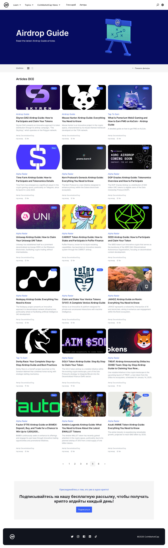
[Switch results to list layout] (32, 68)
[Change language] (162, 4)
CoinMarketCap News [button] (47, 5)
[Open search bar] (157, 4)
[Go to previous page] (63, 463)
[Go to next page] (105, 463)
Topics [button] (28, 5)
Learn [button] (15, 5)
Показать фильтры (142, 68)
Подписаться (84, 509)
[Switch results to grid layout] (28, 68)
